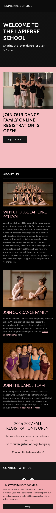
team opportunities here (27, 407)
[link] (18, 6)
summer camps (10, 334)
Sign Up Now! (15, 139)
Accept (28, 506)
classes (45, 331)
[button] (50, 6)
